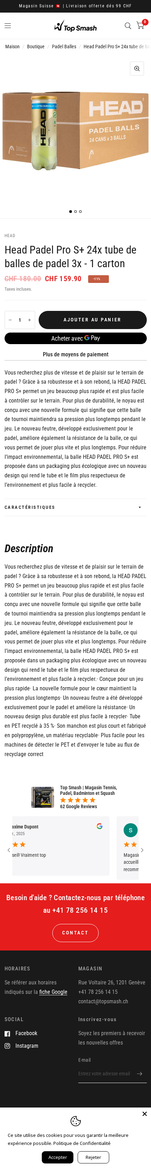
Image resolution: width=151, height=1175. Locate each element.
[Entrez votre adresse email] (140, 1074)
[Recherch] (128, 26)
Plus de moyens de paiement (76, 354)
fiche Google (53, 992)
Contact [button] (75, 932)
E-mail (84, 1060)
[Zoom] (137, 69)
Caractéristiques (30, 507)
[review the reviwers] (91, 827)
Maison (12, 46)
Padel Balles (64, 46)
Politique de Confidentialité (82, 1143)
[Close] (144, 1113)
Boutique (36, 46)
